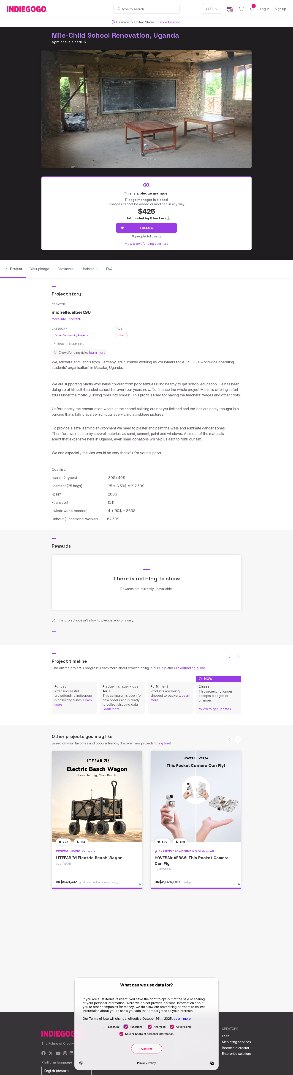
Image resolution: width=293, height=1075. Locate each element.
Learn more (111, 709)
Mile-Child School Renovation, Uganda (115, 35)
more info (59, 319)
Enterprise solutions (237, 1054)
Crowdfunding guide (189, 668)
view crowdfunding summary (146, 243)
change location (168, 22)
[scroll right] (237, 739)
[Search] (119, 9)
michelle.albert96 (71, 42)
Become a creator (235, 1048)
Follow (146, 228)
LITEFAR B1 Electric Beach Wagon (89, 857)
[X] (51, 1053)
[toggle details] (142, 887)
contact (74, 319)
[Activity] (251, 9)
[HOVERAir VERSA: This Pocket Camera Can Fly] (196, 796)
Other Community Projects (71, 335)
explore (164, 743)
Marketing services (236, 1042)
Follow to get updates (215, 709)
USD (209, 9)
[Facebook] (43, 1053)
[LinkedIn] (71, 1053)
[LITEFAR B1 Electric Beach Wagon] (97, 796)
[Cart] (241, 9)
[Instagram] (65, 1053)
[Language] (230, 9)
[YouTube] (58, 1053)
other (121, 335)
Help (162, 668)
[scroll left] (229, 656)
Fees (225, 1036)
